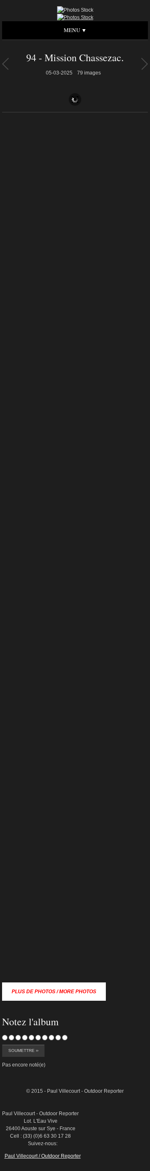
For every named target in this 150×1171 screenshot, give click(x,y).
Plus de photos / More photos (54, 991)
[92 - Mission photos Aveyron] (144, 63)
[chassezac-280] (128, 1055)
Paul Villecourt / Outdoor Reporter (43, 1156)
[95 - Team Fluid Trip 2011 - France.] (5, 63)
